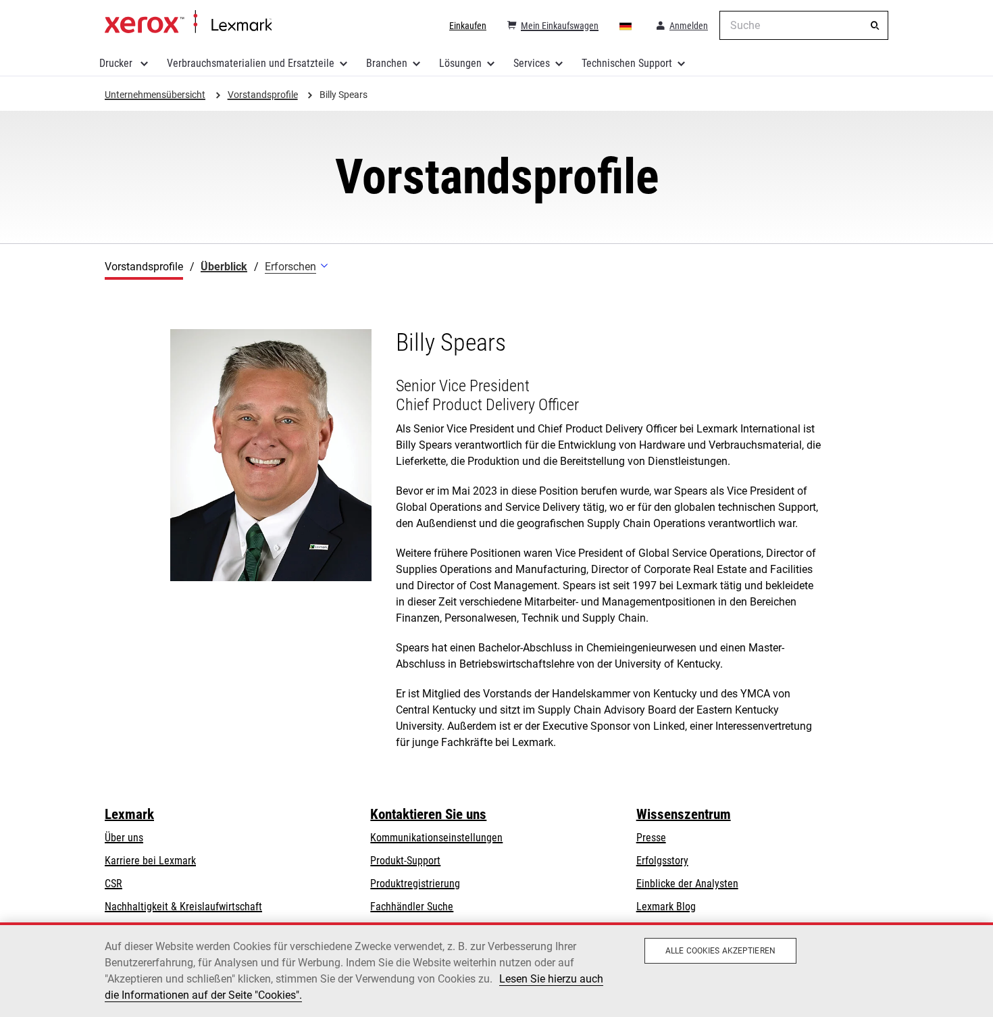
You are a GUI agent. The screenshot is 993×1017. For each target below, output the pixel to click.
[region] (496, 969)
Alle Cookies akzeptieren (720, 951)
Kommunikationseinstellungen (436, 837)
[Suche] (874, 25)
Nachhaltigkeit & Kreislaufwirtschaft (183, 906)
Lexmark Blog (666, 906)
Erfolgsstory (662, 860)
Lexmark (129, 814)
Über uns (124, 837)
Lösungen (460, 63)
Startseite (188, 22)
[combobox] (803, 25)
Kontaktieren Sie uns (428, 814)
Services (531, 63)
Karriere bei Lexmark (150, 860)
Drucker (117, 63)
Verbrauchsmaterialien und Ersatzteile (250, 63)
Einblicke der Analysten (687, 883)
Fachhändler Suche (411, 906)
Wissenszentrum (683, 814)
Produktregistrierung (415, 883)
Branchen (386, 63)
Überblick (224, 266)
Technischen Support (627, 63)
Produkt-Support (405, 860)
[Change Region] (626, 25)
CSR (113, 883)
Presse (651, 837)
